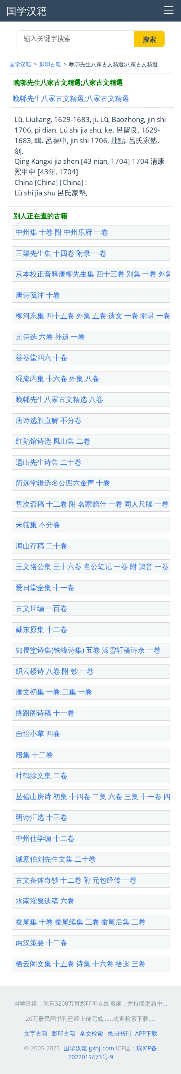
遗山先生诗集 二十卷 (49, 462)
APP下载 (146, 1033)
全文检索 (91, 1033)
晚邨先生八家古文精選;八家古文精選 (71, 98)
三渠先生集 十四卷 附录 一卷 (61, 253)
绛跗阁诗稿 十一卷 (45, 713)
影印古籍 (50, 64)
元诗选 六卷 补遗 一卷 (50, 337)
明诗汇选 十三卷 (41, 817)
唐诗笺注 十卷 (38, 295)
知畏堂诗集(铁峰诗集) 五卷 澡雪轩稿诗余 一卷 (88, 650)
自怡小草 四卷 (38, 733)
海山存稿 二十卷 (41, 546)
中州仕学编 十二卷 (45, 838)
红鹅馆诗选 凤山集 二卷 (53, 441)
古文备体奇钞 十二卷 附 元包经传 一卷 (76, 880)
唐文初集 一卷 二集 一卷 (54, 692)
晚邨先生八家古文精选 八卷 (59, 399)
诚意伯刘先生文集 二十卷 (56, 859)
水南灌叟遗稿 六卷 (45, 901)
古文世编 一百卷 (41, 608)
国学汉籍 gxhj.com (89, 1048)
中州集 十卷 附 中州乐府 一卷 (62, 232)
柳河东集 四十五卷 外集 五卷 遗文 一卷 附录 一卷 (93, 315)
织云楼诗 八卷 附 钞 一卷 (55, 671)
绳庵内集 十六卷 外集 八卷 (57, 378)
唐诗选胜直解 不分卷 (49, 420)
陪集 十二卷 (34, 754)
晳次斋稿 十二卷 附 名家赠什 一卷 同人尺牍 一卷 (92, 504)
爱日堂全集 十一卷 (45, 587)
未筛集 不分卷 (38, 524)
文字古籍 (36, 1033)
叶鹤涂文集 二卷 (41, 775)
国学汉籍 (20, 64)
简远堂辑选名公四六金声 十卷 (63, 483)
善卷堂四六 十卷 (41, 357)
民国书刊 (119, 1033)
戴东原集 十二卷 (41, 629)
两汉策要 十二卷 (41, 942)
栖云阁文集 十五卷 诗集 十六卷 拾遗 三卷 (81, 963)
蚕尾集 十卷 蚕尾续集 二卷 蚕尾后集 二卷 (81, 922)
